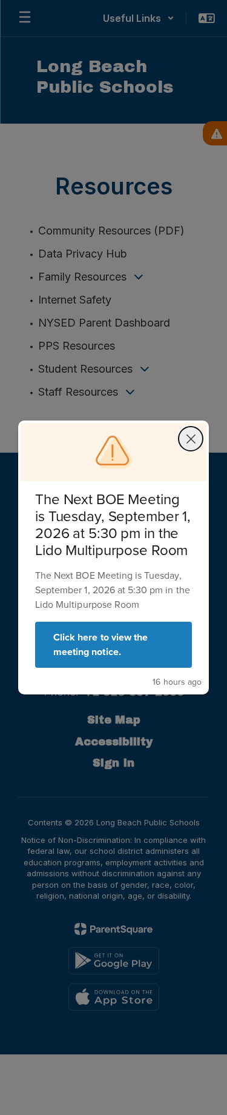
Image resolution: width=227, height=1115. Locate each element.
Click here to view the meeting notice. (100, 644)
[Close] (191, 439)
